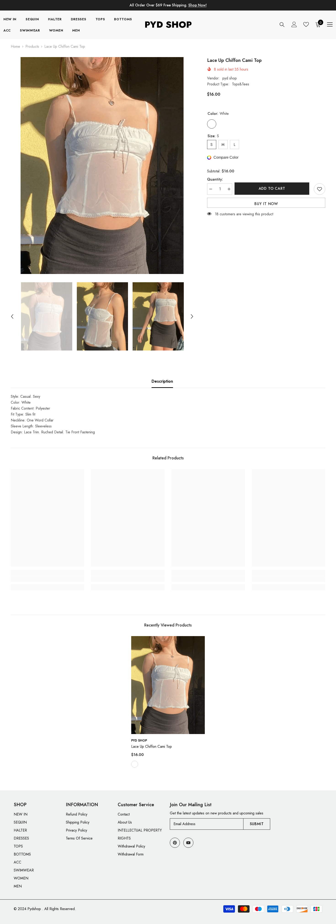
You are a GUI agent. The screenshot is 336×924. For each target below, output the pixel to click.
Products (32, 46)
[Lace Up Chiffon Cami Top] (168, 685)
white (134, 764)
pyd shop (229, 78)
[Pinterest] (175, 843)
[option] (102, 165)
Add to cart (273, 188)
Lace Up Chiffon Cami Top (151, 746)
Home (15, 46)
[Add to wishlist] (319, 189)
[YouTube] (188, 843)
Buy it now (266, 203)
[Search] (282, 24)
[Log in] (294, 24)
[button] (12, 316)
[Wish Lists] (306, 24)
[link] (47, 579)
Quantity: (215, 179)
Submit (257, 824)
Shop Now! (197, 5)
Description (162, 381)
